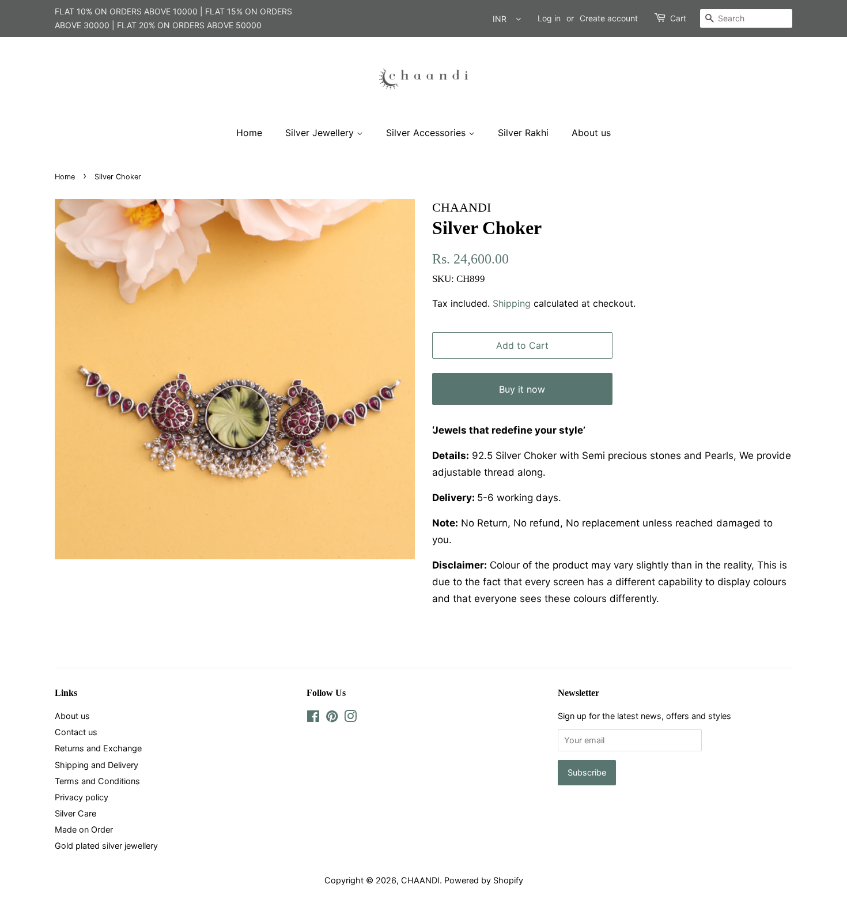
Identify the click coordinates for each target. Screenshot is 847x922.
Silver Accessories (427, 132)
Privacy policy (81, 797)
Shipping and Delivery (96, 765)
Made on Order (84, 829)
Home (249, 132)
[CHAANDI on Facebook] (313, 718)
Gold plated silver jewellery (106, 846)
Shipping (512, 303)
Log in (549, 18)
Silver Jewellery (321, 132)
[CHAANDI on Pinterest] (332, 718)
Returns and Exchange (98, 748)
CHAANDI (420, 880)
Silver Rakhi (523, 132)
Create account (609, 18)
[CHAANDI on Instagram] (350, 718)
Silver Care (75, 813)
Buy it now (522, 389)
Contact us (76, 732)
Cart (678, 18)
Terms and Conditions (97, 781)
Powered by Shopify (483, 880)
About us (591, 132)
